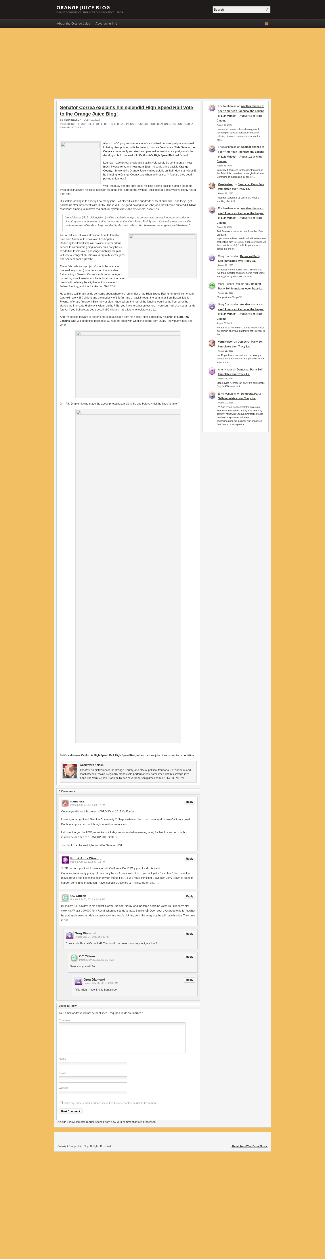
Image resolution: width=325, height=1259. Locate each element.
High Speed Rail (114, 124)
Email (62, 1073)
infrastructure (137, 124)
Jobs (172, 124)
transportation (71, 127)
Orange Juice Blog (83, 7)
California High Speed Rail (97, 755)
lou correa (185, 124)
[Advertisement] (162, 61)
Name (62, 1058)
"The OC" (80, 124)
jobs (158, 755)
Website (64, 1087)
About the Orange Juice (73, 23)
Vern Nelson (72, 119)
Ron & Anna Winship (85, 858)
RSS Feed (266, 23)
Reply (189, 801)
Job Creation (159, 124)
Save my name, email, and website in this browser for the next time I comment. (110, 1103)
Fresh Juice (95, 124)
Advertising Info (106, 23)
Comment (65, 1020)
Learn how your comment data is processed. (129, 1122)
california (74, 755)
